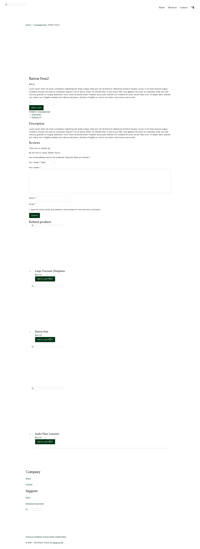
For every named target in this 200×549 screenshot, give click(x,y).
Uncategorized (44, 112)
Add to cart (36, 108)
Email (32, 204)
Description (36, 114)
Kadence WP (58, 543)
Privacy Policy (48, 537)
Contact (184, 8)
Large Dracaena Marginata (50, 271)
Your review (35, 167)
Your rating (34, 162)
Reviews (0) (36, 117)
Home (162, 8)
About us (172, 8)
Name (32, 198)
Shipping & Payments (35, 504)
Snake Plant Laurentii (47, 434)
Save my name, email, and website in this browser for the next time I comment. (66, 210)
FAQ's (28, 498)
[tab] (101, 114)
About (28, 478)
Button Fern (41, 331)
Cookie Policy (60, 537)
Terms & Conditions (34, 537)
